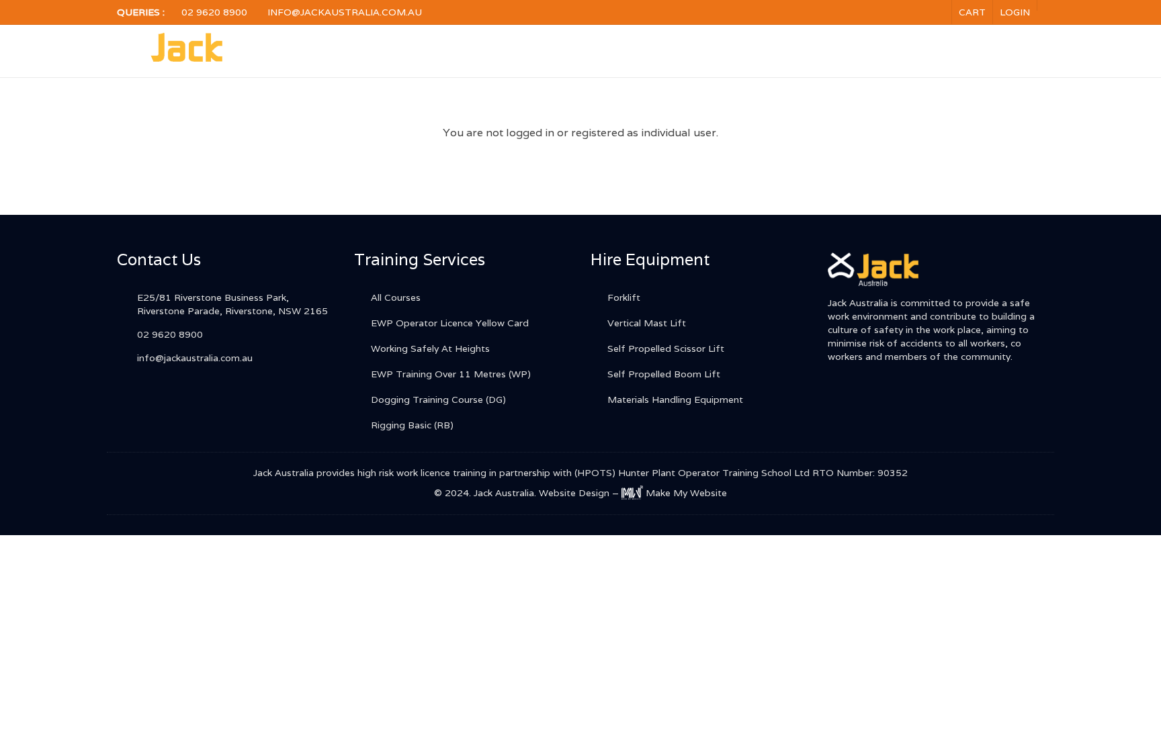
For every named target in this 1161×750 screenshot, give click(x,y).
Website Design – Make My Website (633, 493)
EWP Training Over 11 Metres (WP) (451, 374)
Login (1015, 12)
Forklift (623, 297)
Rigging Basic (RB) (412, 425)
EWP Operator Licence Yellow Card (450, 323)
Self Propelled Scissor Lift (665, 348)
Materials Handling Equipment (675, 399)
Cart (972, 12)
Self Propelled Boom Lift (663, 374)
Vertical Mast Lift (646, 323)
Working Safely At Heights (430, 348)
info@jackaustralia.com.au (344, 12)
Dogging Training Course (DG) (438, 399)
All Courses (396, 297)
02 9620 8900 (214, 12)
